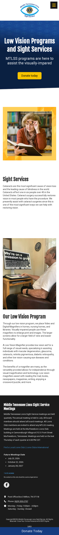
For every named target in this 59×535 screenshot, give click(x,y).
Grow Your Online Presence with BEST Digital (33, 521)
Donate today (29, 75)
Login (30, 526)
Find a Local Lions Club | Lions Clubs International (26, 447)
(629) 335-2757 (21, 501)
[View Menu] (53, 5)
